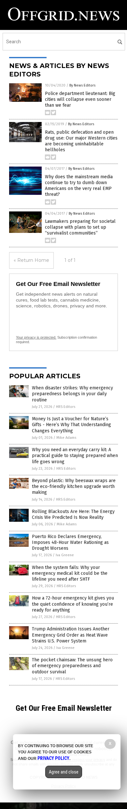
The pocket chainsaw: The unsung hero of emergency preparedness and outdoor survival (72, 665)
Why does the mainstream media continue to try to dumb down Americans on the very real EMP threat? (79, 185)
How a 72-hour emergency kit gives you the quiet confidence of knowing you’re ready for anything (73, 604)
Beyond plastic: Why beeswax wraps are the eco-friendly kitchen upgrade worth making (74, 486)
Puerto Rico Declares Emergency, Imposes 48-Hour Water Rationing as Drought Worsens (70, 542)
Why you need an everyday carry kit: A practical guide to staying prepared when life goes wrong (75, 455)
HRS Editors (65, 407)
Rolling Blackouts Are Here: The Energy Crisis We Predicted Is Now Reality (73, 514)
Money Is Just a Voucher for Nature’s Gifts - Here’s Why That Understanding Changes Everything (71, 424)
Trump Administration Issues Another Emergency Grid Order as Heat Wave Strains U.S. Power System (70, 634)
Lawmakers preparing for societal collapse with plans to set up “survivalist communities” (80, 227)
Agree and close (63, 772)
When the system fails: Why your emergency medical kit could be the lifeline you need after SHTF (69, 573)
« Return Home (31, 260)
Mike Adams (66, 438)
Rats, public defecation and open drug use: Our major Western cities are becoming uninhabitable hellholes (81, 141)
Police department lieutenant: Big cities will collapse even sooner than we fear (80, 99)
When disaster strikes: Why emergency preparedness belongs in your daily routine (72, 393)
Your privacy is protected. (36, 337)
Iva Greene (65, 555)
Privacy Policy (53, 758)
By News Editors (82, 85)
